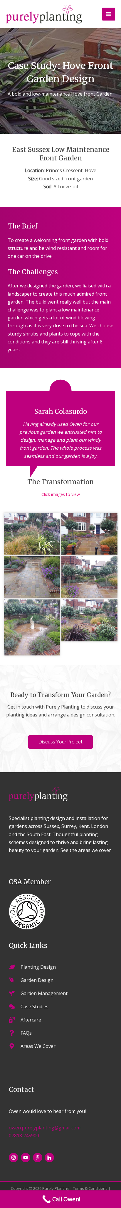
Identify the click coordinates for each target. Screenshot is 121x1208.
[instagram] (14, 1157)
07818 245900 (24, 1135)
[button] (60, 742)
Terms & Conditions (90, 1188)
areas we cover (94, 850)
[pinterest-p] (38, 1157)
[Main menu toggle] (108, 14)
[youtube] (26, 1157)
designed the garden (50, 285)
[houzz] (50, 1157)
